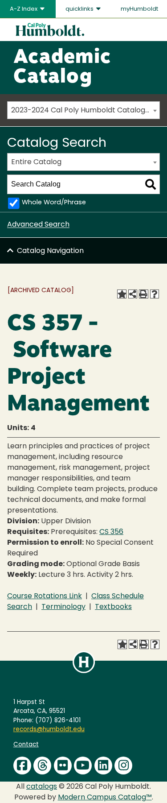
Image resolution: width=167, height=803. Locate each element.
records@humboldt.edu (49, 730)
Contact (26, 745)
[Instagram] (123, 765)
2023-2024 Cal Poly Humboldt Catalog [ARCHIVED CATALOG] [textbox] (85, 110)
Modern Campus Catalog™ (105, 797)
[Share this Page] (132, 294)
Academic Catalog (62, 67)
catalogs (41, 787)
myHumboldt (139, 9)
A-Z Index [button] (24, 9)
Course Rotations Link (44, 596)
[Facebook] (22, 765)
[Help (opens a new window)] (154, 294)
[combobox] (83, 110)
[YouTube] (83, 765)
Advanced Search (38, 224)
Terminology (63, 607)
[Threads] (42, 765)
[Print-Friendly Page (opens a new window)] (143, 294)
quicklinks (80, 9)
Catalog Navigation (50, 251)
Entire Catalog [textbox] (36, 162)
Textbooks (113, 607)
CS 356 (111, 532)
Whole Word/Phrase (54, 202)
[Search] (150, 184)
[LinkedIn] (103, 765)
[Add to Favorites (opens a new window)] (121, 294)
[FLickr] (63, 765)
